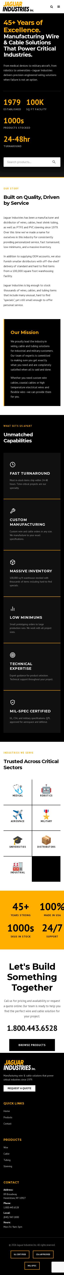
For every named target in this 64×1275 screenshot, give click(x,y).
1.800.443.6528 (32, 1028)
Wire (6, 1147)
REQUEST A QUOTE (19, 1088)
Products (8, 1117)
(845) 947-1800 (11, 1217)
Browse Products (32, 1045)
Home (7, 1111)
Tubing (7, 1160)
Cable (6, 1153)
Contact (7, 1123)
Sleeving (8, 1166)
